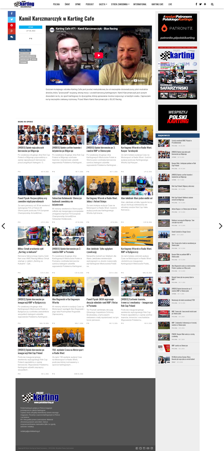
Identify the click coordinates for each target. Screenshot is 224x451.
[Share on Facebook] (12, 14)
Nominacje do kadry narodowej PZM (183, 300)
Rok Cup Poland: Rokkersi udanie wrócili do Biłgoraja (182, 199)
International (139, 4)
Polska (56, 4)
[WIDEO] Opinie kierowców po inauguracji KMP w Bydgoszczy (32, 301)
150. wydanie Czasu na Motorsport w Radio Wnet (67, 351)
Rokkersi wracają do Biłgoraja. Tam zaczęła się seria (183, 221)
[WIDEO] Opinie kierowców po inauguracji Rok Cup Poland (31, 351)
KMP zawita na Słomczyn (180, 346)
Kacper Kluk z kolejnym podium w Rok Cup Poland (184, 164)
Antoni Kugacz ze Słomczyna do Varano (184, 209)
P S (30, 39)
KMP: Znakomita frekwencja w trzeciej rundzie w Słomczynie (184, 324)
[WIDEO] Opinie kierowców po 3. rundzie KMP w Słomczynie (101, 149)
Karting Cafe (157, 4)
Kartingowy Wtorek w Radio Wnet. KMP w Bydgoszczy (136, 250)
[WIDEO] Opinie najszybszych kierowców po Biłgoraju (31, 149)
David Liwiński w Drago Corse (181, 232)
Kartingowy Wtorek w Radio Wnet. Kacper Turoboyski (136, 149)
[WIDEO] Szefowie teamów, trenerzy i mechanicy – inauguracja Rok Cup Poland (137, 302)
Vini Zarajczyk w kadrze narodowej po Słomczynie (184, 244)
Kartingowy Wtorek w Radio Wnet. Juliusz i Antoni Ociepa (102, 200)
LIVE (170, 4)
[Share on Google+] (12, 31)
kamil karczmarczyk (27, 56)
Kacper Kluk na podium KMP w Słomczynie (181, 255)
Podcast (90, 4)
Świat (67, 4)
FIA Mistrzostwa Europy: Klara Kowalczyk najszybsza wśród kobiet (183, 358)
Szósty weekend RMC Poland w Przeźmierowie (182, 142)
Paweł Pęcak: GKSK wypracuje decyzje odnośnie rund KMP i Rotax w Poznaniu (102, 302)
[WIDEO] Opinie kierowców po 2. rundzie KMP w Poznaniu (66, 250)
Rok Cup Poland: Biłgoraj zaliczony (183, 186)
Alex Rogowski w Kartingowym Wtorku (66, 301)
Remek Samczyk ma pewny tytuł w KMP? (183, 278)
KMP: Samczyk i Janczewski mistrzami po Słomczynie (184, 312)
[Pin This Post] (12, 26)
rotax (34, 59)
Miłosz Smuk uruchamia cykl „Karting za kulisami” (30, 250)
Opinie (78, 4)
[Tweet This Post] (12, 20)
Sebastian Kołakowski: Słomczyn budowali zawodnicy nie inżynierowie (67, 201)
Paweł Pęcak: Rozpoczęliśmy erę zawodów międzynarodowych (32, 200)
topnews (23, 62)
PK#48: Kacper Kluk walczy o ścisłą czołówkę (183, 335)
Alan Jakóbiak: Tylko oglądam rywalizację (100, 250)
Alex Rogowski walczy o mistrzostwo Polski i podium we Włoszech (183, 267)
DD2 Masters (24, 53)
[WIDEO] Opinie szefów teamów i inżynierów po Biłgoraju (67, 149)
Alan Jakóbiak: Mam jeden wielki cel (136, 198)
